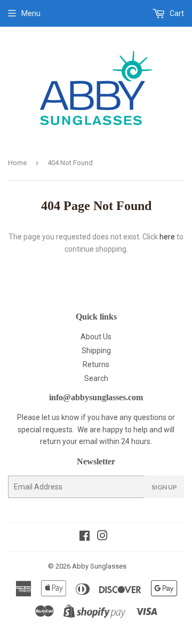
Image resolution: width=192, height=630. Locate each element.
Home (17, 163)
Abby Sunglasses (99, 566)
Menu (31, 13)
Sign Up (164, 487)
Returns (96, 364)
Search (96, 378)
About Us (96, 336)
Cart (176, 13)
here (167, 236)
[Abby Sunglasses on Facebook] (84, 537)
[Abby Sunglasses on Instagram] (102, 537)
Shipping (96, 350)
